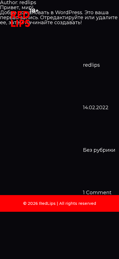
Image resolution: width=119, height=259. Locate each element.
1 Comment (97, 193)
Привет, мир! (16, 7)
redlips (91, 65)
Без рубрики (99, 150)
